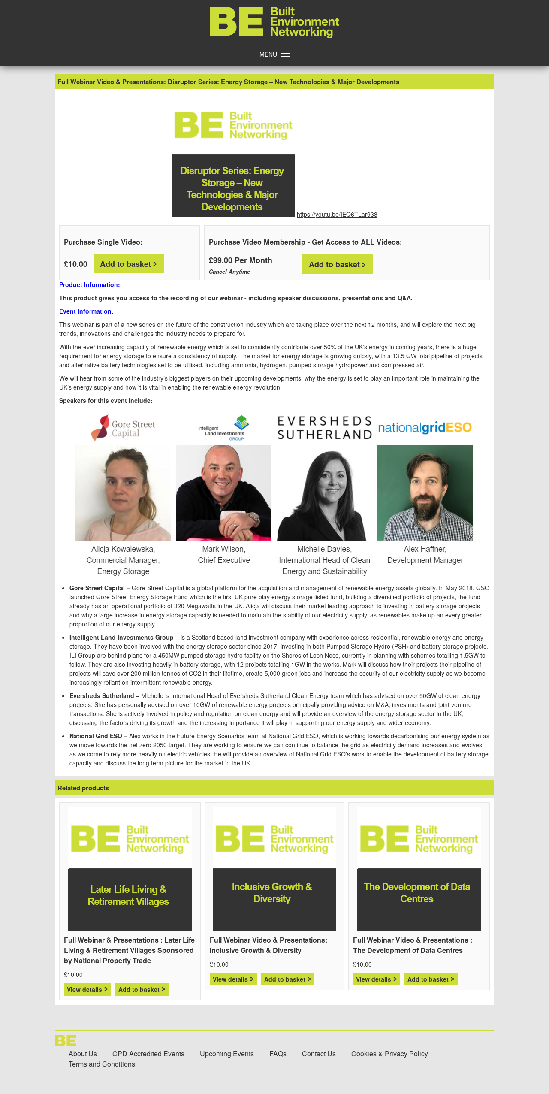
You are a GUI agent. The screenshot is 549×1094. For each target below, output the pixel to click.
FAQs (278, 1053)
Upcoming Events (227, 1053)
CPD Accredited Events (148, 1053)
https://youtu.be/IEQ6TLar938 (337, 214)
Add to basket (125, 263)
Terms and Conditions (102, 1064)
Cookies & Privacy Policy (389, 1053)
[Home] (274, 35)
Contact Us (319, 1053)
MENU (268, 54)
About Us (83, 1053)
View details (84, 989)
